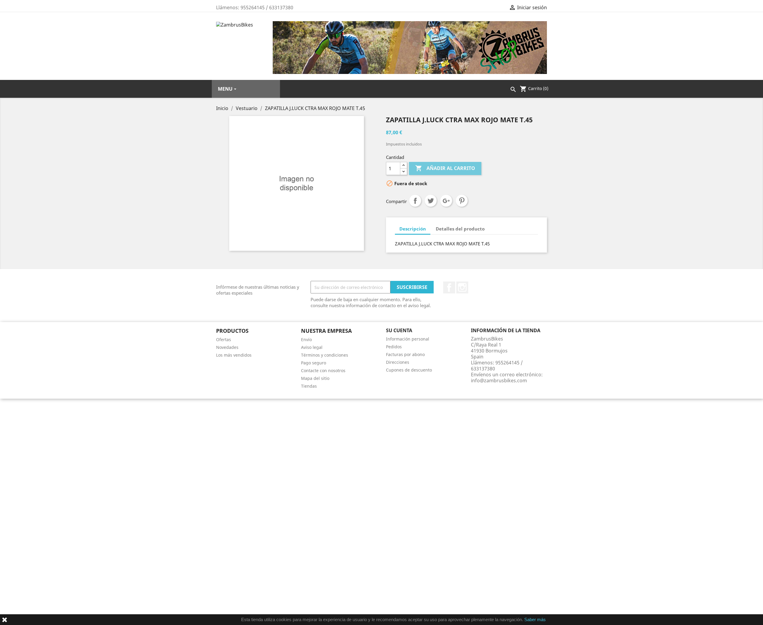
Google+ (446, 201)
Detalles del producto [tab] (460, 229)
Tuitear (431, 201)
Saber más (535, 619)
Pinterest (462, 201)
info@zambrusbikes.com (499, 380)
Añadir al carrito (445, 168)
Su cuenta (399, 330)
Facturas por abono (405, 354)
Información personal (407, 339)
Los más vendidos (234, 355)
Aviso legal (311, 347)
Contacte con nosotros (323, 370)
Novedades (227, 347)
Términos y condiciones (324, 355)
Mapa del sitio (315, 378)
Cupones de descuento (409, 370)
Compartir (415, 201)
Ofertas (223, 339)
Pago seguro (313, 363)
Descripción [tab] (412, 229)
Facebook (449, 287)
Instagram (462, 287)
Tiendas (309, 386)
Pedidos (394, 346)
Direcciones (397, 362)
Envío (306, 339)
